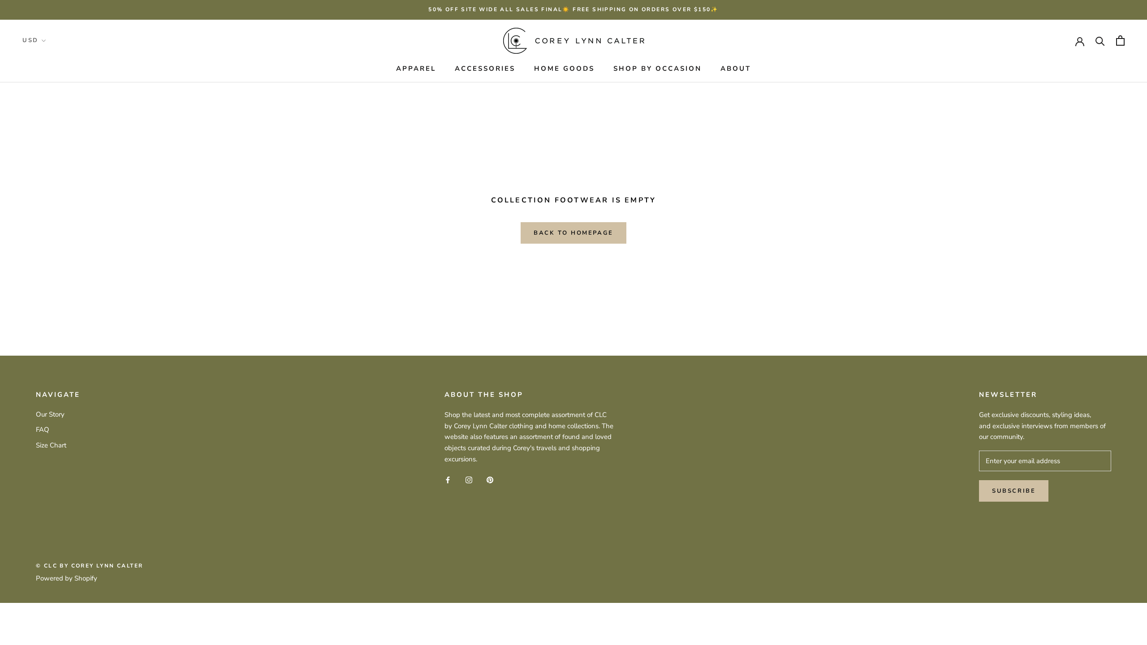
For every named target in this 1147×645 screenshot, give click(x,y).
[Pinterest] (490, 479)
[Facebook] (447, 479)
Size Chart (51, 445)
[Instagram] (469, 479)
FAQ (42, 429)
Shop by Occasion (657, 68)
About (735, 68)
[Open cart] (1120, 40)
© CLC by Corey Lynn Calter (89, 565)
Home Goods (564, 68)
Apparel (416, 68)
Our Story (50, 414)
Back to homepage (573, 233)
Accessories (485, 68)
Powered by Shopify (66, 578)
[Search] (1100, 40)
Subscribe (1013, 491)
